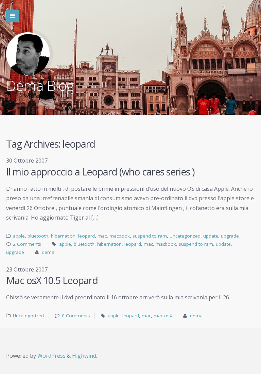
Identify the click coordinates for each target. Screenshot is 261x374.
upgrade (230, 236)
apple (19, 236)
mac (102, 236)
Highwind (84, 355)
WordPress (51, 355)
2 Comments (27, 244)
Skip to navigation (12, 16)
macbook (119, 236)
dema (48, 252)
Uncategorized (185, 236)
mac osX (163, 316)
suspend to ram (150, 236)
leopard (86, 236)
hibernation (63, 236)
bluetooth (38, 236)
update (210, 236)
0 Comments (76, 316)
